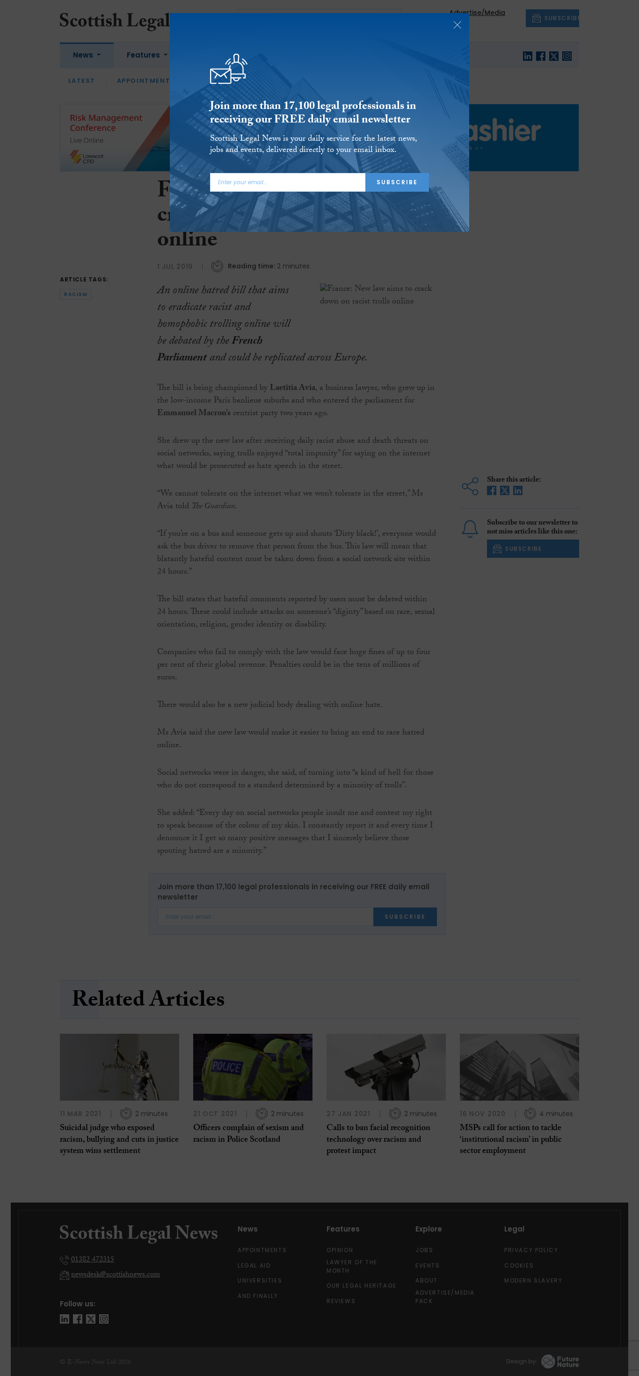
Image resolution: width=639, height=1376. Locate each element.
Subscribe (397, 182)
